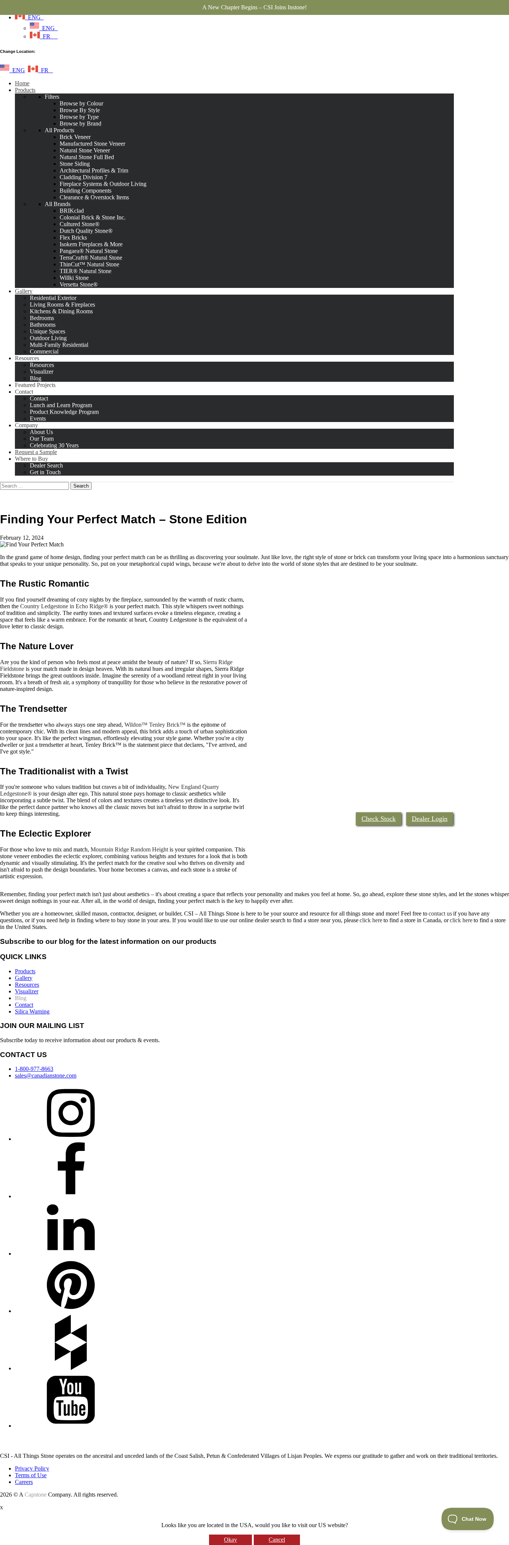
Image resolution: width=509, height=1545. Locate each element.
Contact (24, 1005)
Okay (230, 1539)
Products (25, 971)
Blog (20, 998)
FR (49, 36)
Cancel (277, 1539)
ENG (34, 17)
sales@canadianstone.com (45, 1075)
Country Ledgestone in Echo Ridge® (64, 606)
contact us (440, 913)
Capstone (36, 1494)
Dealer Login (430, 818)
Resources (27, 984)
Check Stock (378, 818)
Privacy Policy (32, 1468)
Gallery (23, 978)
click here (371, 920)
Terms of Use (31, 1475)
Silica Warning (32, 1011)
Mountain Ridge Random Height (129, 849)
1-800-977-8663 (34, 1069)
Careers (24, 1482)
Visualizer (26, 991)
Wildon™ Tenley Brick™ (155, 724)
